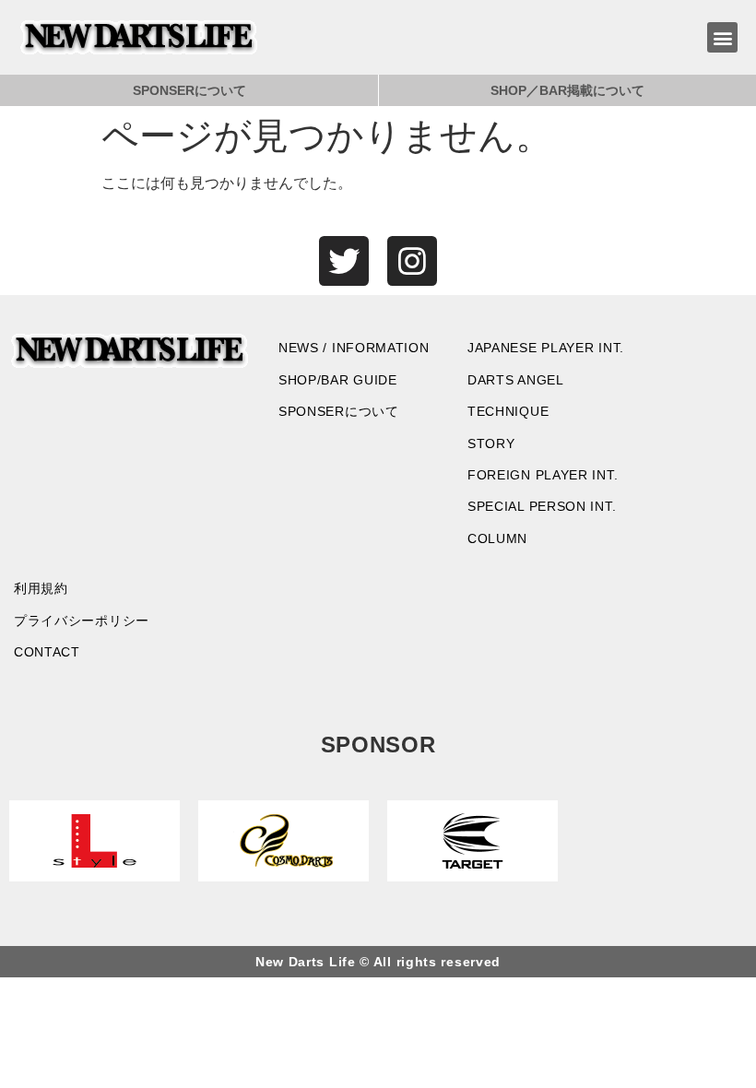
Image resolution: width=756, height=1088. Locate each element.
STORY (491, 443)
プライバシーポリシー (81, 620)
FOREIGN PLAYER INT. (542, 474)
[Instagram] (412, 261)
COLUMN (497, 538)
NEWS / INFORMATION (354, 347)
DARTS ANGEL (515, 380)
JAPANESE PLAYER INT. (545, 347)
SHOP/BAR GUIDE (337, 380)
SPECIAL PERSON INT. (541, 506)
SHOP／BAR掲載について (567, 90)
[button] (722, 37)
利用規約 (41, 588)
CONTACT (47, 652)
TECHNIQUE (508, 411)
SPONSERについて (189, 90)
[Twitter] (344, 261)
